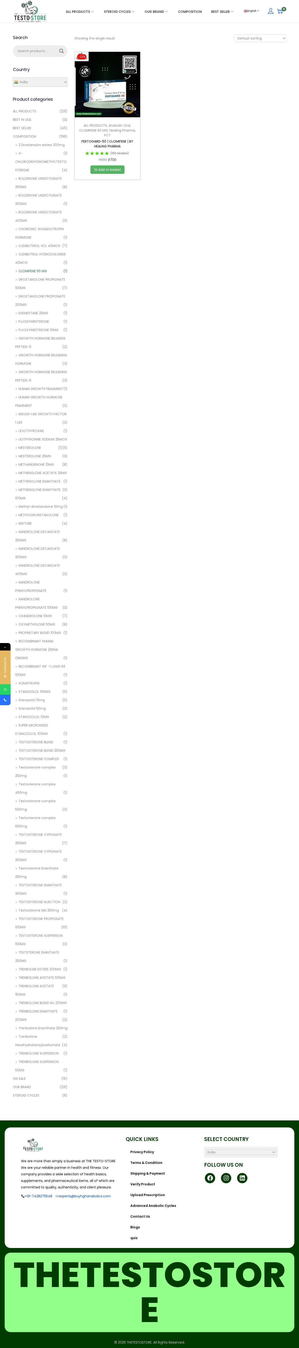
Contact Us (140, 1216)
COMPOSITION (24, 136)
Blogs (135, 1227)
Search (62, 51)
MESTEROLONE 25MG (34, 456)
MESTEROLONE (29, 447)
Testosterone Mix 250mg (38, 910)
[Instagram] (226, 1178)
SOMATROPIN (28, 683)
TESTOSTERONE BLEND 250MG (41, 750)
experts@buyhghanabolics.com (85, 1196)
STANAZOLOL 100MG (34, 691)
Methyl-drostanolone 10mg (40, 506)
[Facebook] (210, 1178)
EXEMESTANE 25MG (33, 313)
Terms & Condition (146, 1162)
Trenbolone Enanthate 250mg (43, 1028)
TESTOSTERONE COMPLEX (38, 759)
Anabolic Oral (119, 125)
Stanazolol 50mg (32, 708)
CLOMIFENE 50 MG (93, 130)
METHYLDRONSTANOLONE (38, 515)
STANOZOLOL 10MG (33, 717)
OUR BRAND (22, 1087)
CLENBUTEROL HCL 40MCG (39, 245)
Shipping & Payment (147, 1173)
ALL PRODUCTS (95, 125)
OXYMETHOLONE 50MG (36, 624)
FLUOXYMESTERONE (33, 321)
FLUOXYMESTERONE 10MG (38, 330)
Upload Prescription (147, 1195)
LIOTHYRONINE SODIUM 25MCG (42, 439)
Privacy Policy (142, 1152)
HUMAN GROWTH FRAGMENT (40, 388)
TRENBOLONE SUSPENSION (38, 1053)
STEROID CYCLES (26, 1095)
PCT (107, 135)
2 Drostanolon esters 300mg (41, 145)
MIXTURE (25, 523)
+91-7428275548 (38, 1196)
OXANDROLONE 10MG (35, 616)
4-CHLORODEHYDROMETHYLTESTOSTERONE (41, 161)
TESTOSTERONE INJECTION (39, 902)
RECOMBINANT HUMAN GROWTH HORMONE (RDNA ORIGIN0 (36, 649)
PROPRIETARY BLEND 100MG (39, 632)
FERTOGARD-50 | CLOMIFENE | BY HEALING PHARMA (107, 144)
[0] (280, 11)
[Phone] (5, 700)
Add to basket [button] (109, 169)
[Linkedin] (242, 1178)
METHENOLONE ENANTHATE (39, 481)
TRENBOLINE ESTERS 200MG (39, 969)
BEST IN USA (22, 119)
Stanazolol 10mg (31, 700)
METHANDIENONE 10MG (36, 464)
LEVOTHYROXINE (31, 431)
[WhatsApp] (5, 689)
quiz (134, 1238)
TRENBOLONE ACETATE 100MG (41, 977)
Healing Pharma (122, 130)
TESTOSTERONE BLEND (35, 742)
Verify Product (142, 1184)
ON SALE (19, 1078)
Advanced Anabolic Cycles (153, 1205)
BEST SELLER (22, 128)
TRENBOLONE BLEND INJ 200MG (42, 1003)
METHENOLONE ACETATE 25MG (42, 473)
